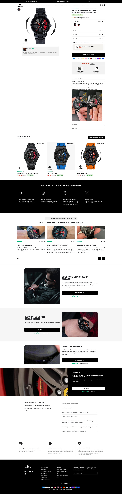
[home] (20, 5)
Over (58, 473)
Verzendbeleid (44, 473)
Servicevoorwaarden (45, 479)
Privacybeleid (44, 477)
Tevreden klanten (44, 467)
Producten (59, 467)
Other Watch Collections (62, 469)
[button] (34, 5)
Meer (58, 477)
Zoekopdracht (44, 469)
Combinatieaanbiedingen (62, 471)
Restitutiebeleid (44, 475)
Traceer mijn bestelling (46, 471)
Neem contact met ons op (62, 475)
